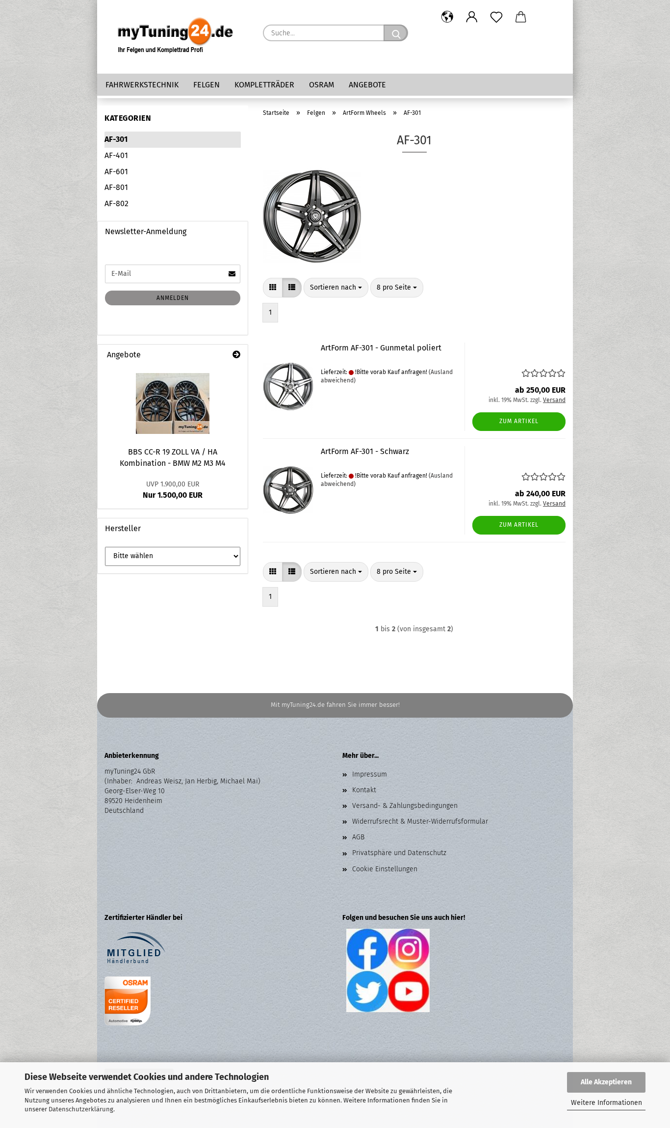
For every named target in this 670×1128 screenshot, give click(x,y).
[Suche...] (396, 33)
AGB (358, 837)
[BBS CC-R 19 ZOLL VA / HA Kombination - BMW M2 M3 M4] (172, 403)
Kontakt (364, 790)
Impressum (369, 774)
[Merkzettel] (496, 17)
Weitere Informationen (606, 1103)
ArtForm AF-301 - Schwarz (365, 451)
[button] (447, 17)
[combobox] (336, 287)
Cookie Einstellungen (384, 869)
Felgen (206, 84)
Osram (321, 84)
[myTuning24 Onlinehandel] (176, 37)
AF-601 (116, 171)
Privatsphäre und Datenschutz (399, 853)
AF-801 (116, 187)
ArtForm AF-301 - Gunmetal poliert (381, 347)
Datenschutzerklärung (81, 1109)
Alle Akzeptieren (606, 1082)
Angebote (367, 84)
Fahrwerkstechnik (142, 84)
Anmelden (172, 298)
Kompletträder (264, 84)
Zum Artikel (519, 421)
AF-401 (116, 155)
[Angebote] (236, 355)
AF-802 (116, 203)
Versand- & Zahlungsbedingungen (405, 806)
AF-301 (116, 139)
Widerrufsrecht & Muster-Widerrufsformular (420, 821)
